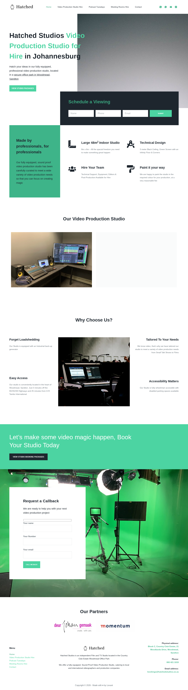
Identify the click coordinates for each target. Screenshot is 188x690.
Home (48, 7)
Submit (161, 113)
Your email (28, 549)
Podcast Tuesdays (97, 7)
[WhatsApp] (165, 7)
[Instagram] (176, 7)
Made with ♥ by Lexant (102, 685)
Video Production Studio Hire (70, 7)
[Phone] (160, 7)
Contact (138, 7)
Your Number (29, 536)
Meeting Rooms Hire (120, 7)
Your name (28, 523)
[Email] (171, 7)
